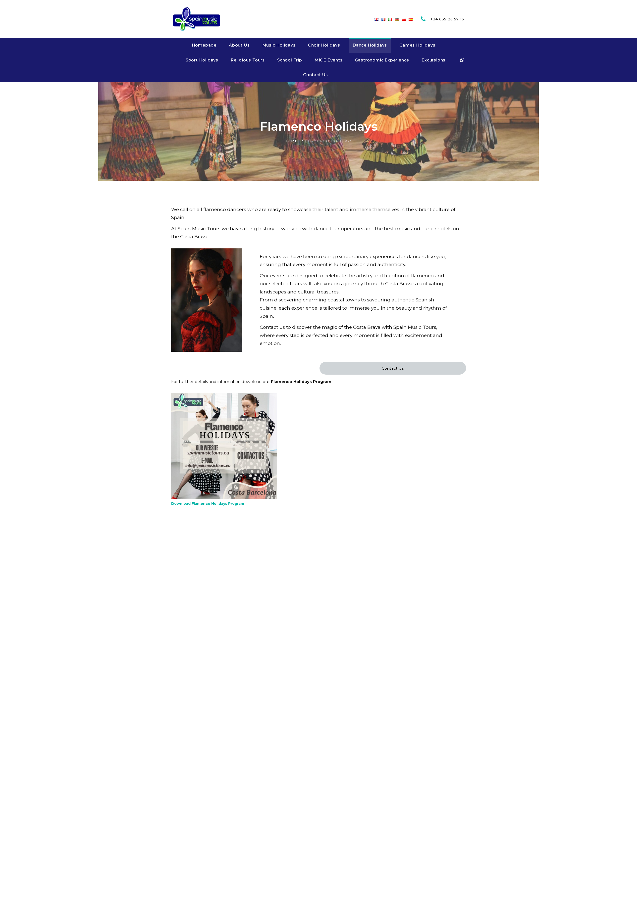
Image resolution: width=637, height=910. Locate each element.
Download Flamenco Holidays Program (207, 503)
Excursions (433, 60)
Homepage (204, 45)
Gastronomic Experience (382, 60)
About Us (239, 45)
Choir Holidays (324, 45)
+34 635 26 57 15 (447, 19)
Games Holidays (417, 45)
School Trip (289, 60)
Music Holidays (279, 45)
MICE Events (329, 60)
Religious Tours (248, 60)
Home (291, 141)
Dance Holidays (370, 45)
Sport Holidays (202, 60)
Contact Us (315, 74)
